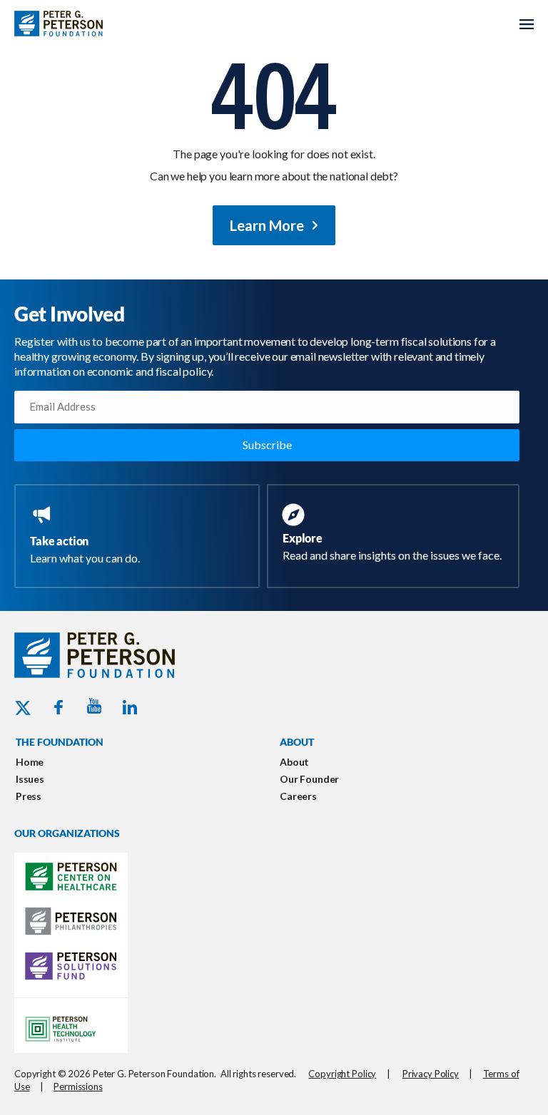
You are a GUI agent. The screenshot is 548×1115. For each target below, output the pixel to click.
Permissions (78, 1086)
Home (30, 762)
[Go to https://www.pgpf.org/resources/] (396, 535)
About (294, 762)
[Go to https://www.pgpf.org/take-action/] (140, 536)
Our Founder (309, 779)
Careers (298, 796)
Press (28, 796)
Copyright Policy (342, 1073)
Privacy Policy (430, 1073)
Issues (30, 779)
